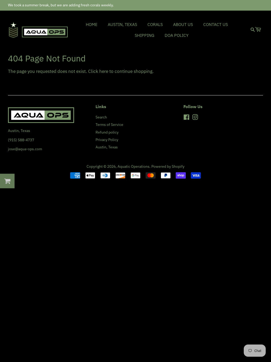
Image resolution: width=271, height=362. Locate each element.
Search (101, 117)
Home (91, 24)
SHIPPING (144, 35)
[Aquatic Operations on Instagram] (195, 118)
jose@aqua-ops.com (25, 148)
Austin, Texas (107, 146)
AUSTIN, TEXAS (122, 24)
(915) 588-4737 (21, 139)
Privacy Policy (107, 139)
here (103, 71)
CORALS (155, 24)
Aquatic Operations (134, 166)
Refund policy (107, 132)
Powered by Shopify (167, 166)
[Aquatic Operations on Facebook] (186, 118)
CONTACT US (215, 24)
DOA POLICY (176, 35)
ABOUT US (183, 24)
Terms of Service (109, 124)
